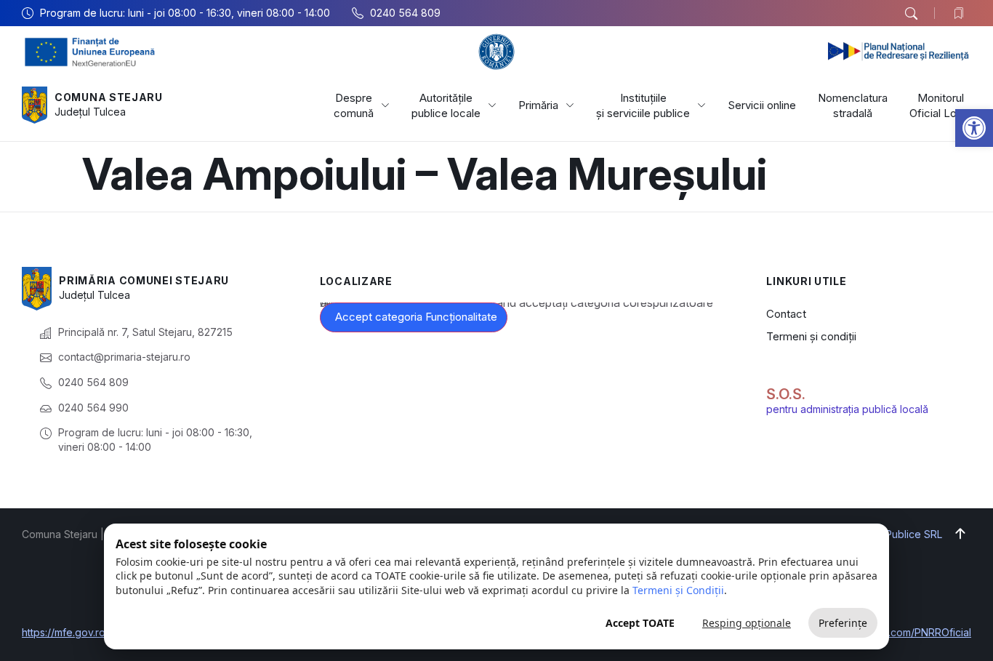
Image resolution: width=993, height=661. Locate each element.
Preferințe (843, 623)
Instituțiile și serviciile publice (643, 105)
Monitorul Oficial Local (940, 105)
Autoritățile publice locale (446, 105)
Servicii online (762, 105)
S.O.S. (785, 394)
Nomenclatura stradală (853, 105)
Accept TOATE (640, 623)
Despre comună (354, 105)
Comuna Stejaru (109, 97)
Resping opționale (746, 623)
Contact (786, 314)
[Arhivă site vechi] (962, 13)
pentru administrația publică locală (847, 409)
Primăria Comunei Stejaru (144, 280)
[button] (974, 128)
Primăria (538, 105)
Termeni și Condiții (678, 590)
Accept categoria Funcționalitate (416, 317)
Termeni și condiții (811, 336)
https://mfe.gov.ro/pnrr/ (77, 632)
